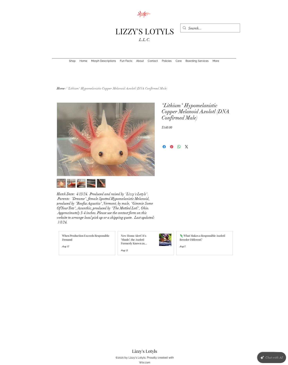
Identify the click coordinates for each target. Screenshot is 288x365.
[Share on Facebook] (164, 146)
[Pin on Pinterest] (171, 146)
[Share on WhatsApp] (179, 146)
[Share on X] (186, 146)
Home (61, 88)
